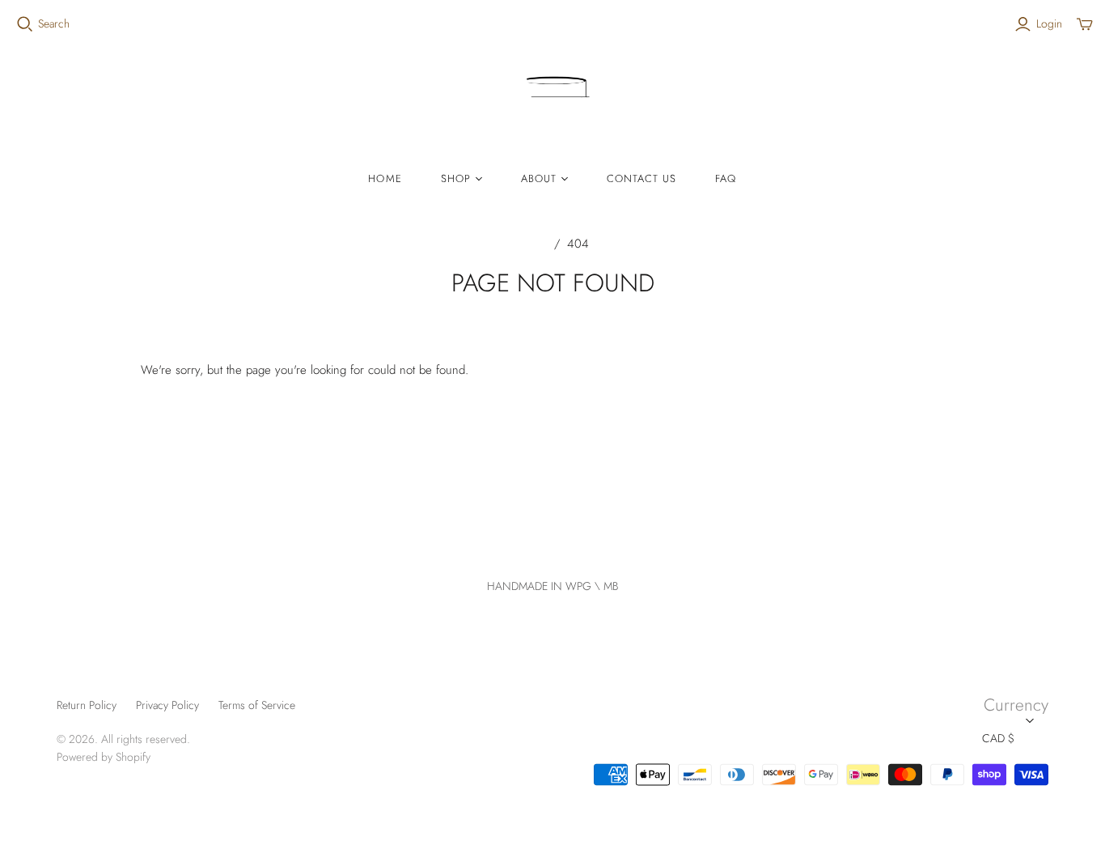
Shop (456, 178)
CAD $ (998, 738)
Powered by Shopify (103, 757)
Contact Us (641, 178)
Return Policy (86, 705)
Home (384, 178)
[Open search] (25, 24)
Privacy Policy (167, 705)
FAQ (725, 178)
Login (1049, 24)
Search (54, 24)
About (539, 178)
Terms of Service (256, 705)
